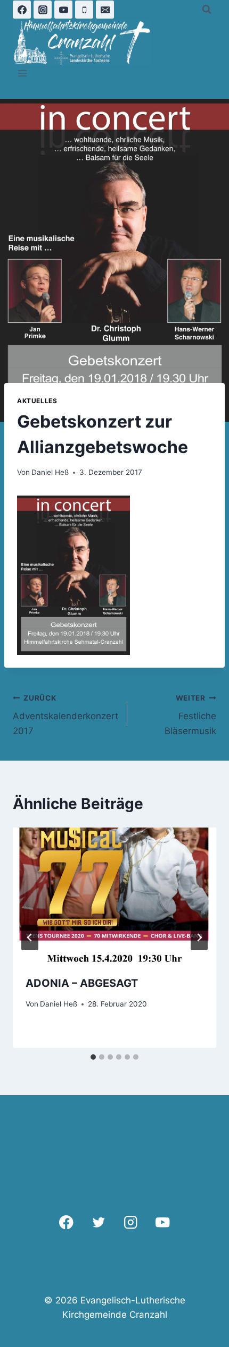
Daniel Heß (50, 472)
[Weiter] (199, 937)
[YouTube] (63, 10)
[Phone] (84, 10)
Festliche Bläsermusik (190, 715)
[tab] (93, 1057)
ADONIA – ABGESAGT (82, 983)
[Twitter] (98, 1222)
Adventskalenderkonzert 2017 (65, 715)
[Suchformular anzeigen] (206, 9)
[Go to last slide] (29, 937)
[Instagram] (43, 10)
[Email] (105, 10)
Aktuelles (37, 401)
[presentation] (114, 895)
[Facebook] (22, 10)
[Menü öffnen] (22, 73)
